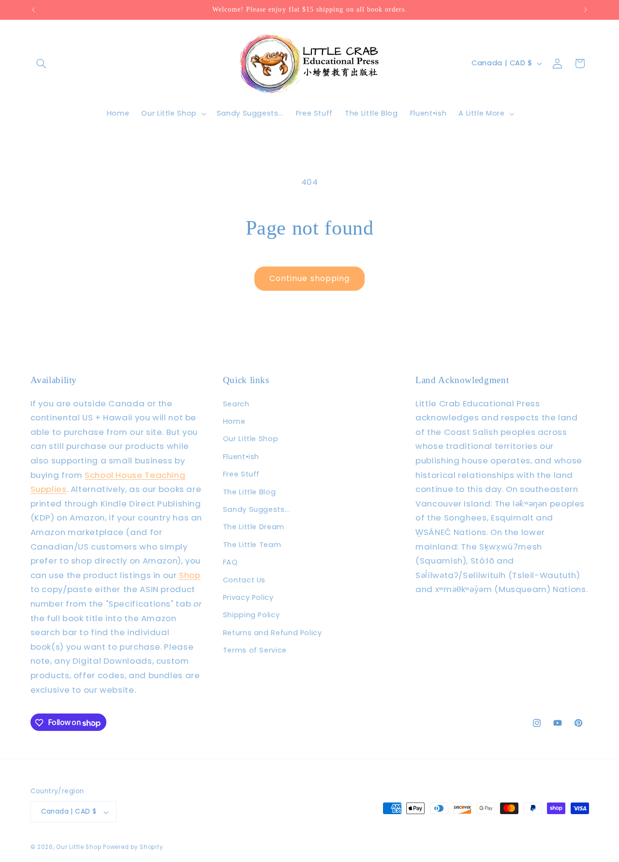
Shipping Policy (251, 615)
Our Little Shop (250, 439)
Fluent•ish (241, 456)
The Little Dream (253, 527)
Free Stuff (241, 474)
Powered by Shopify (133, 847)
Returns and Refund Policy (272, 633)
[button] (41, 63)
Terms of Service (255, 650)
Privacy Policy (248, 597)
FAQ (230, 562)
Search (236, 404)
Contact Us (244, 580)
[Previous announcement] (33, 9)
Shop (190, 575)
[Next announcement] (585, 9)
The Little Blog (249, 492)
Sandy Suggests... (256, 509)
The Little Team (252, 545)
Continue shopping (309, 278)
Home (234, 421)
